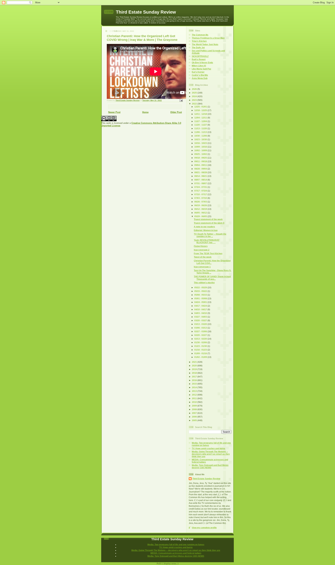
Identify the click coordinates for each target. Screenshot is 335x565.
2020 (194, 365)
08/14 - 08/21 (200, 176)
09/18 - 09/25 (200, 158)
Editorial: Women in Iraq (205, 230)
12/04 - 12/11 (200, 117)
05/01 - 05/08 (200, 298)
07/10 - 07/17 (200, 194)
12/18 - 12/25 (200, 110)
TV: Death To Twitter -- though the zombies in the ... (210, 235)
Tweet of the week (202, 257)
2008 (194, 409)
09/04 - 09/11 (200, 165)
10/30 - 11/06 (200, 136)
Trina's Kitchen (199, 41)
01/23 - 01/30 (200, 346)
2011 (194, 398)
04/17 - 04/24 (200, 306)
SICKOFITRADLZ (200, 56)
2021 (194, 362)
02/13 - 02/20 (200, 339)
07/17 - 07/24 (200, 191)
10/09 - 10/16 (200, 147)
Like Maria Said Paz (201, 69)
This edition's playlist (204, 282)
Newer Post (114, 112)
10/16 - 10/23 (200, 143)
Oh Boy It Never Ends (202, 62)
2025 (194, 93)
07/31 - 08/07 (200, 183)
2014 (194, 387)
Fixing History (201, 246)
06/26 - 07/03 (200, 202)
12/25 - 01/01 (200, 107)
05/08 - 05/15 (200, 295)
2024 (194, 96)
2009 (194, 406)
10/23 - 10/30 (200, 139)
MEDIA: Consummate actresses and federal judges (175, 553)
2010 (194, 402)
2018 (194, 373)
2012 (194, 395)
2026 (194, 89)
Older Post (176, 112)
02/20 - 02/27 (200, 335)
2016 (194, 380)
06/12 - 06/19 (200, 209)
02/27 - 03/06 (200, 331)
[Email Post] (181, 100)
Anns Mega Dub (199, 78)
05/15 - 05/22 (200, 291)
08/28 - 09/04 (200, 169)
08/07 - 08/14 (200, 180)
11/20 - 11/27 (200, 125)
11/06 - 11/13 (200, 132)
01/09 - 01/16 (200, 353)
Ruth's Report (199, 59)
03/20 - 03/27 (200, 320)
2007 (194, 413)
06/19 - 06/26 (200, 205)
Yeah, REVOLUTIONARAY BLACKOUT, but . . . (206, 241)
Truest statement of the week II (209, 223)
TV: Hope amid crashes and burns (208, 448)
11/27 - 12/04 (200, 121)
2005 (194, 420)
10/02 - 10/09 (200, 150)
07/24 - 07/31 (200, 187)
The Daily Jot (198, 47)
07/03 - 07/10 (200, 198)
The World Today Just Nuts (205, 44)
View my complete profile (204, 527)
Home (145, 112)
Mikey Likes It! (199, 66)
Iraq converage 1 (202, 267)
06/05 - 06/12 (200, 213)
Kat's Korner (198, 72)
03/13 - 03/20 (200, 324)
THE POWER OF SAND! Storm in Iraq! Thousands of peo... (212, 277)
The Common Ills (200, 35)
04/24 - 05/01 (200, 302)
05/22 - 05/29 (200, 287)
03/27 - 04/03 (200, 317)
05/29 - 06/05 (200, 216)
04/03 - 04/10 (200, 313)
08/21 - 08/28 (200, 172)
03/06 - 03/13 (200, 328)
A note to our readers (204, 226)
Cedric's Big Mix (200, 75)
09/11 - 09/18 (200, 161)
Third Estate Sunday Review (146, 12)
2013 (194, 391)
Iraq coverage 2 (201, 250)
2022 (194, 104)
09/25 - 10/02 (200, 154)
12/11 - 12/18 (200, 114)
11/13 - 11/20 (200, 128)
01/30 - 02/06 (200, 342)
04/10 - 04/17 (200, 309)
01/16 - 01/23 (200, 350)
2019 (194, 369)
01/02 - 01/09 (200, 357)
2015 (194, 384)
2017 (194, 376)
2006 (194, 417)
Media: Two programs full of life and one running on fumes (175, 544)
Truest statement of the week (208, 219)
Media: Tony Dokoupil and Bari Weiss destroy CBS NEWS (210, 466)
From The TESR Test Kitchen (208, 253)
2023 (194, 100)
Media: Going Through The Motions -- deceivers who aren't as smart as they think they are (211, 454)
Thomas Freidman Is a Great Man (208, 38)
